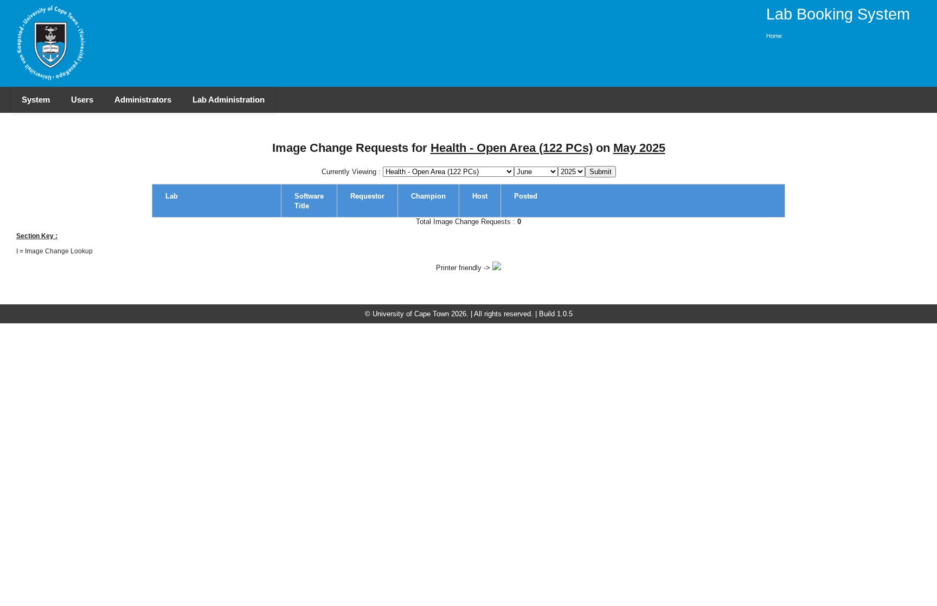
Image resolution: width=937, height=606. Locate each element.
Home (774, 36)
